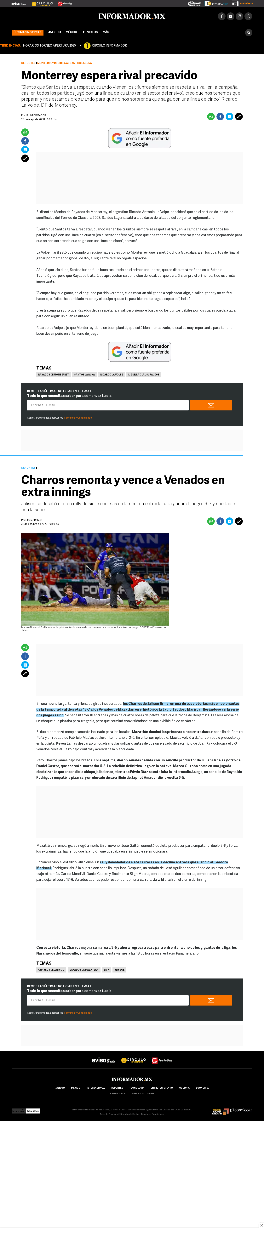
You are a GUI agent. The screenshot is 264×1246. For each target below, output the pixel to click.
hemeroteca (118, 1093)
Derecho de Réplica (130, 1114)
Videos (92, 31)
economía (202, 1087)
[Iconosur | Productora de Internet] (19, 1109)
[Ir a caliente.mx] (194, 2)
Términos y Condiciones (78, 417)
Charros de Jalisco (51, 969)
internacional (96, 1087)
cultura (184, 1087)
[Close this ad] (261, 1225)
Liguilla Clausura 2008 (143, 374)
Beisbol (119, 969)
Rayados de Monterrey (53, 374)
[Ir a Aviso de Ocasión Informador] (18, 2)
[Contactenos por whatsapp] (248, 15)
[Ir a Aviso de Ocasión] (104, 1056)
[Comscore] (241, 1109)
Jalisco (54, 31)
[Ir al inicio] (57, 16)
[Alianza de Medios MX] (220, 1109)
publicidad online (143, 1093)
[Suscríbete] (241, 2)
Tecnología (136, 1087)
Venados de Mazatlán (84, 969)
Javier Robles (34, 519)
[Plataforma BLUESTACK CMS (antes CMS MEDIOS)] (33, 1109)
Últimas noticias (28, 31)
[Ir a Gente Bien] (62, 2)
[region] (132, 1237)
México (71, 31)
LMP (106, 969)
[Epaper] (215, 2)
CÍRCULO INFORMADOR (109, 45)
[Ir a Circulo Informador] (40, 2)
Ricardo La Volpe (111, 374)
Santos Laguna (84, 374)
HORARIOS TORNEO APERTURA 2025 (49, 45)
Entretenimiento (162, 1087)
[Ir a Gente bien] (162, 1056)
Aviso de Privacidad (109, 1114)
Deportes (28, 62)
